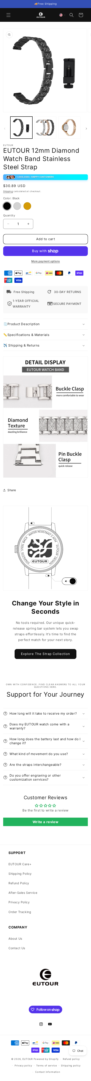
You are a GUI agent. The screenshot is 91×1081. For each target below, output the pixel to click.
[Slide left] (4, 128)
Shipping (8, 191)
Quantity (9, 215)
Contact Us (16, 948)
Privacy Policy (19, 902)
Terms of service (46, 1065)
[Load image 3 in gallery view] (69, 128)
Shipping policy (71, 1065)
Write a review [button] (45, 822)
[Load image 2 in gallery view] (45, 128)
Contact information (47, 1071)
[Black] (7, 206)
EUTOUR (27, 1059)
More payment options (45, 261)
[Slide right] (86, 128)
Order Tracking (19, 912)
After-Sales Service (22, 892)
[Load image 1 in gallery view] (21, 128)
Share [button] (11, 490)
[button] (8, 15)
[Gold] (27, 206)
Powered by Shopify (46, 1059)
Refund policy (71, 1059)
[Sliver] (17, 206)
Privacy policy (23, 1065)
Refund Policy (18, 883)
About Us (15, 938)
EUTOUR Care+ (19, 864)
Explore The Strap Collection (45, 654)
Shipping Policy (20, 873)
